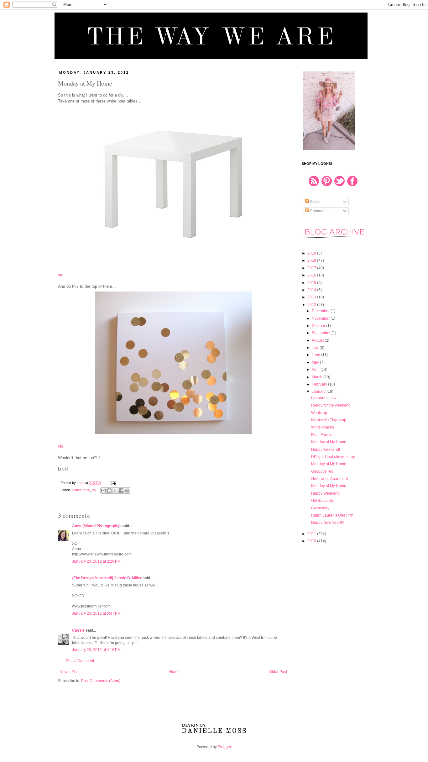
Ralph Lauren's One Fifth (332, 515)
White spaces (322, 427)
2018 (312, 260)
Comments (318, 211)
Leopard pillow (324, 398)
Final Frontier (322, 435)
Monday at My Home (328, 442)
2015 (312, 283)
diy (94, 490)
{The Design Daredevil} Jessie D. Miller (107, 578)
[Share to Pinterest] (127, 490)
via (60, 274)
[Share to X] (115, 490)
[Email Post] (112, 483)
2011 (312, 534)
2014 (312, 290)
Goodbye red (322, 471)
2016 (312, 275)
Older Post (278, 672)
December (321, 311)
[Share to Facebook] (121, 490)
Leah (81, 483)
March (317, 377)
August (318, 340)
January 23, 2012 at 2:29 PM (96, 561)
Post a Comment (80, 661)
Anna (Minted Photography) (96, 526)
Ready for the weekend (331, 405)
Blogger (224, 747)
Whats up (319, 413)
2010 (312, 541)
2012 (312, 304)
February (320, 384)
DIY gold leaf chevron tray (333, 457)
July (316, 347)
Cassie (78, 630)
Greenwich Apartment (329, 478)
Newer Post (69, 672)
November (321, 318)
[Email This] (103, 490)
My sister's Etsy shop (328, 420)
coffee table (81, 490)
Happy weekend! (325, 449)
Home (174, 672)
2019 (312, 253)
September (321, 333)
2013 (312, 297)
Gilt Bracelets (322, 500)
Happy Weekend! (326, 493)
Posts (314, 201)
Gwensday (320, 508)
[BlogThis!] (109, 490)
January (319, 391)
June (316, 355)
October (319, 325)
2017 (312, 268)
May (316, 362)
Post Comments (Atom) (100, 681)
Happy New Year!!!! (327, 522)
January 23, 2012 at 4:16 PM (96, 650)
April (316, 369)
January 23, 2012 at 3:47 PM (96, 613)
